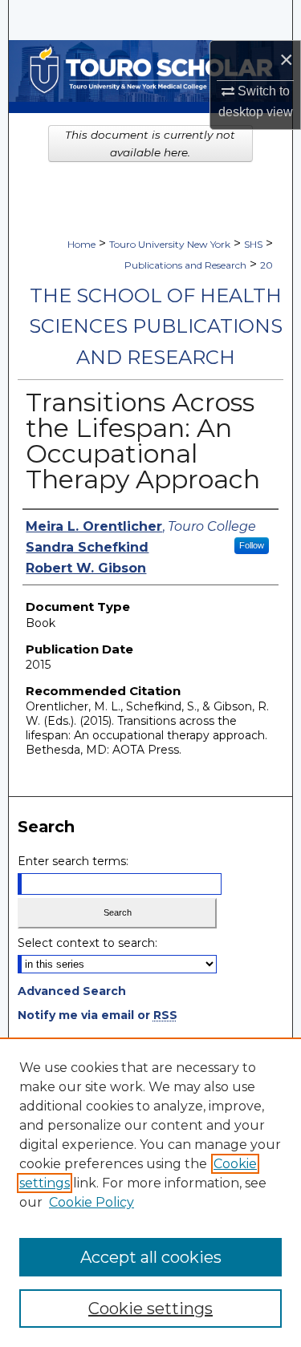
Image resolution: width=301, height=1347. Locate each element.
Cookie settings (150, 1308)
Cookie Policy (91, 1202)
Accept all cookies (151, 1257)
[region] (150, 1192)
